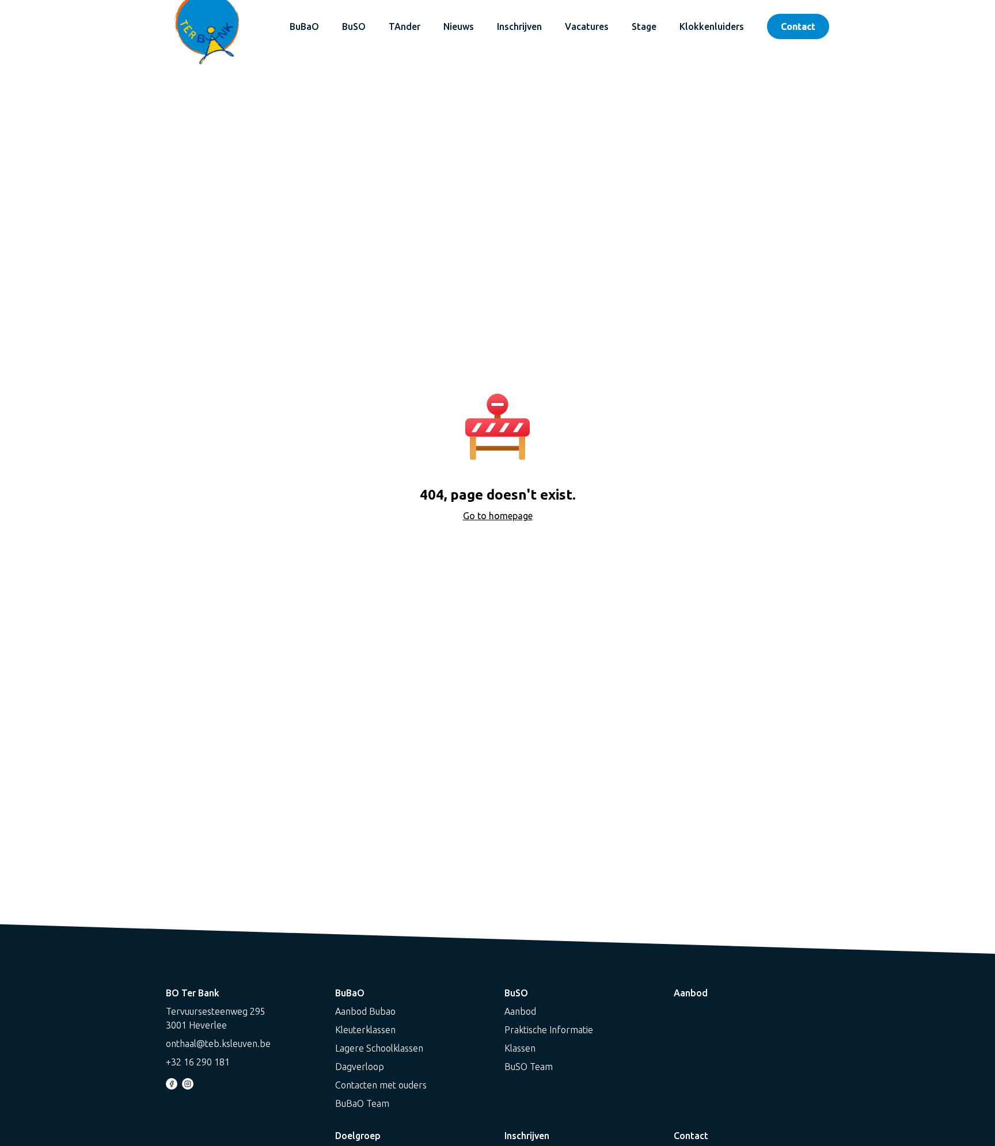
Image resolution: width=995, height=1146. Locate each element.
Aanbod (520, 1011)
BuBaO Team (362, 1103)
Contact (798, 26)
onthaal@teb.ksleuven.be (218, 1043)
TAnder (404, 26)
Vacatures (587, 26)
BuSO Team (528, 1066)
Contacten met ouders (381, 1085)
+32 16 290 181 (198, 1062)
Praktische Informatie (548, 1030)
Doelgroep (358, 1135)
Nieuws (458, 26)
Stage (644, 26)
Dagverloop (359, 1066)
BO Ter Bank (192, 993)
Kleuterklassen (365, 1030)
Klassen (520, 1048)
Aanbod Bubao (365, 1011)
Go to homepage (498, 516)
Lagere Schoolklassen (379, 1048)
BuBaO (304, 26)
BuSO (354, 26)
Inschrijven (519, 26)
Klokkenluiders (711, 26)
